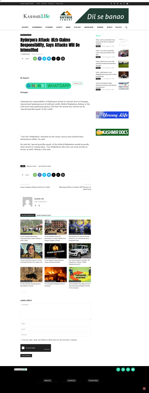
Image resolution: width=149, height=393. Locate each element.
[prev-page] (21, 292)
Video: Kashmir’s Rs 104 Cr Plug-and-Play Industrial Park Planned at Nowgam (106, 63)
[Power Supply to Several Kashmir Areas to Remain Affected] (56, 250)
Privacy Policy (93, 380)
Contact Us (71, 380)
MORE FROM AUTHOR (44, 215)
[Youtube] (127, 3)
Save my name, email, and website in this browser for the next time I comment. (50, 340)
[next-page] (25, 292)
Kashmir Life (26, 54)
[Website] (121, 3)
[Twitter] (117, 3)
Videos (98, 46)
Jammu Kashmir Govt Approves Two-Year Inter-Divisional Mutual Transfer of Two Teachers (80, 286)
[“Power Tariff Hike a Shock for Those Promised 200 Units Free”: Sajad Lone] (31, 250)
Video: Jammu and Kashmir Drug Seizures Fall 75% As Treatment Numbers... (105, 42)
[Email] (58, 59)
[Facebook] (111, 3)
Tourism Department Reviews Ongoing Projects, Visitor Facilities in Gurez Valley (31, 238)
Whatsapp (58, 85)
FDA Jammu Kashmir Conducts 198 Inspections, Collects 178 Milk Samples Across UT (79, 262)
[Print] (63, 59)
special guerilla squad (45, 166)
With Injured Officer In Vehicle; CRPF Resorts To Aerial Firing (75, 188)
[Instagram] (114, 3)
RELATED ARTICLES (28, 215)
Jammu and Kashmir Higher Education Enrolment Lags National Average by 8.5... (106, 85)
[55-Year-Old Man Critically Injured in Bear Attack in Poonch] (31, 274)
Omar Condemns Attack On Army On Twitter (35, 187)
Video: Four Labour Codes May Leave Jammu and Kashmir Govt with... (105, 52)
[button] (126, 27)
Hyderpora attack (31, 166)
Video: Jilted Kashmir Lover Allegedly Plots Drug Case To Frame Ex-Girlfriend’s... (106, 74)
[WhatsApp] (124, 3)
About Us (48, 380)
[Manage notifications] (144, 388)
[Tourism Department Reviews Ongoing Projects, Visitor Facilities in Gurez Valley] (31, 227)
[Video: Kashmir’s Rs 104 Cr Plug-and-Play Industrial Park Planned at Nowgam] (123, 64)
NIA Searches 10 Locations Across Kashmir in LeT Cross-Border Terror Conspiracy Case (79, 238)
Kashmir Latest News (26, 35)
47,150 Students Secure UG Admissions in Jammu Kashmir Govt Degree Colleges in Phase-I (55, 238)
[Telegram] (49, 59)
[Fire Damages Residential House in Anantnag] (56, 274)
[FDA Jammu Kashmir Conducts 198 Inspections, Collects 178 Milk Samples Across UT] (80, 250)
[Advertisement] (56, 69)
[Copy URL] (54, 59)
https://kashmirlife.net (40, 201)
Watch (98, 36)
